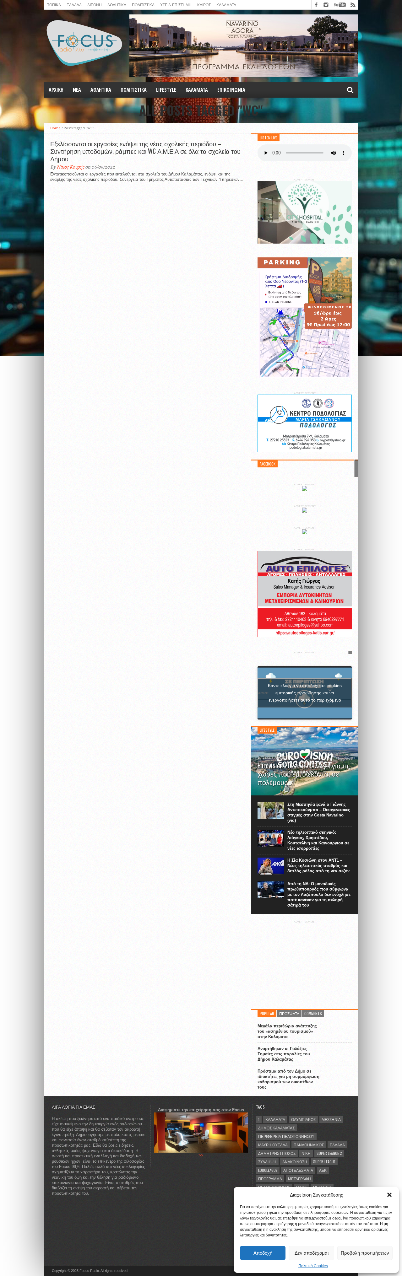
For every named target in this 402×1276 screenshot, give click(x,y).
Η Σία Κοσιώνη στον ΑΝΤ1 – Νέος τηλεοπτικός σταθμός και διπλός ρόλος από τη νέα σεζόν (318, 865)
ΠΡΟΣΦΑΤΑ (289, 1013)
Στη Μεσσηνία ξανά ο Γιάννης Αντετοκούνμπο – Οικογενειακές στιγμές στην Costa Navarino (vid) (318, 812)
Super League (324, 1161)
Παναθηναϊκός (309, 1144)
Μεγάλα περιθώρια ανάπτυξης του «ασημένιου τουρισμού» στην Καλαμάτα (287, 1031)
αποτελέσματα (298, 1170)
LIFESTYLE (166, 89)
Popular (267, 1013)
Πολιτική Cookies (313, 1266)
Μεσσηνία (331, 1119)
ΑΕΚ (323, 1170)
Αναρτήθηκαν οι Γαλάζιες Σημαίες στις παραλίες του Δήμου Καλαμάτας (284, 1054)
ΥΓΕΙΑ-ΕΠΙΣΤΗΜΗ (176, 4)
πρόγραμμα (270, 1178)
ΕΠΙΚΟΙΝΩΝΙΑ (231, 89)
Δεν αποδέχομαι (312, 1253)
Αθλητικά (100, 89)
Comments (313, 1013)
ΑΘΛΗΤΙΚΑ (116, 4)
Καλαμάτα (275, 1119)
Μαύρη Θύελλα (273, 1144)
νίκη (306, 1153)
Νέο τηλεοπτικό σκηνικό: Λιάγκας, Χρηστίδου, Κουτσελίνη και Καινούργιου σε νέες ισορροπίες (318, 840)
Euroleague (267, 1170)
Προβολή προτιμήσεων (365, 1253)
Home (55, 128)
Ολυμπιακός (303, 1119)
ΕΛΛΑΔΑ (74, 4)
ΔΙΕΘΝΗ (94, 4)
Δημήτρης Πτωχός (277, 1153)
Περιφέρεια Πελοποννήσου (286, 1136)
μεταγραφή (299, 1178)
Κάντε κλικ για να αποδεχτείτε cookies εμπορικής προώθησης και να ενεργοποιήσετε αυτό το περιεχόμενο (305, 693)
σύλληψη (267, 1161)
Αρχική (56, 89)
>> (201, 1155)
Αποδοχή (262, 1253)
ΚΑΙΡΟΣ (204, 4)
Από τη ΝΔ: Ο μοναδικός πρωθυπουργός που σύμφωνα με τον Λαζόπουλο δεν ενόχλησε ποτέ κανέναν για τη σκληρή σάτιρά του (318, 894)
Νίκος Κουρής (70, 167)
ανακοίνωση (294, 1161)
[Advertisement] (305, 962)
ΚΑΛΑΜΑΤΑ (226, 4)
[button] (389, 1195)
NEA (77, 89)
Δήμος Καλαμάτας (276, 1127)
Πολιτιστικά (143, 4)
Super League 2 (329, 1153)
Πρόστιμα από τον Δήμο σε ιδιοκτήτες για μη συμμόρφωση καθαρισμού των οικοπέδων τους (288, 1079)
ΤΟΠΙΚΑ (54, 4)
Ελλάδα (337, 1144)
